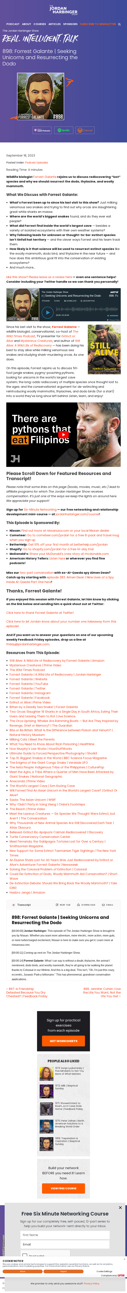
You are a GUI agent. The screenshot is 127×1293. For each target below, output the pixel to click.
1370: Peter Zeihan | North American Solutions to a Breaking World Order (69, 1123)
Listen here (57, 558)
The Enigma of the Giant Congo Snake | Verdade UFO (49, 763)
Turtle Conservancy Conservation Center (40, 837)
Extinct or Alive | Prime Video (30, 702)
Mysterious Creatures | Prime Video (35, 665)
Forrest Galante (44, 177)
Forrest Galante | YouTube (29, 684)
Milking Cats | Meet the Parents (32, 739)
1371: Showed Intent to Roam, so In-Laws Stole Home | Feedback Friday (69, 1106)
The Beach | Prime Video (27, 809)
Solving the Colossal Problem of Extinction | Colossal (48, 869)
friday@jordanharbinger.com (27, 644)
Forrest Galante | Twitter (27, 688)
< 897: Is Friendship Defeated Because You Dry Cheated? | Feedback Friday (26, 992)
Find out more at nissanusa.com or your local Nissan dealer (65, 530)
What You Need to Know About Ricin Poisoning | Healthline (52, 744)
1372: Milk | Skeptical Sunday (66, 1087)
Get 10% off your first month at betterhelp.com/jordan (68, 544)
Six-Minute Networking (40, 509)
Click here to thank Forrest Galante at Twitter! (40, 613)
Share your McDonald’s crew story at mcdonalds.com (69, 554)
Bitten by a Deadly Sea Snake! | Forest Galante (44, 707)
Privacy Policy (91, 1283)
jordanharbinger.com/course (77, 514)
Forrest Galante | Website (28, 679)
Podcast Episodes (36, 162)
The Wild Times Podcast (27, 670)
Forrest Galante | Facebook (30, 698)
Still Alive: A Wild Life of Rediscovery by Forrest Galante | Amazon (57, 661)
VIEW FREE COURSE (63, 1188)
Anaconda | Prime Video (27, 781)
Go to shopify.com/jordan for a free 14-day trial (58, 549)
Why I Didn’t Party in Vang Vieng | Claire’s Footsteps (47, 804)
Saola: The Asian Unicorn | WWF (33, 800)
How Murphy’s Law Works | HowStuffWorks (41, 749)
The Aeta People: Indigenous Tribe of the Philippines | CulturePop (57, 767)
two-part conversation (37, 573)
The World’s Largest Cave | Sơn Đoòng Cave (42, 786)
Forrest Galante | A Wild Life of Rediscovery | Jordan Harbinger (55, 674)
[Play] (48, 313)
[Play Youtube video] (63, 434)
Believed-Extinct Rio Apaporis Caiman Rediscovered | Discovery (56, 832)
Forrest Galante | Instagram (30, 693)
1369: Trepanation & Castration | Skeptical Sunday (67, 1141)
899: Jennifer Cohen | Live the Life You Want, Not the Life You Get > (102, 992)
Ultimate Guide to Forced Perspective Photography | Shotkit (53, 753)
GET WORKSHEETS (63, 1041)
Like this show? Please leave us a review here (39, 277)
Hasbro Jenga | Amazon (27, 892)
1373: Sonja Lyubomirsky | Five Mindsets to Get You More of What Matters (69, 1070)
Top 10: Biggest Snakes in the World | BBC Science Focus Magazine (58, 758)
